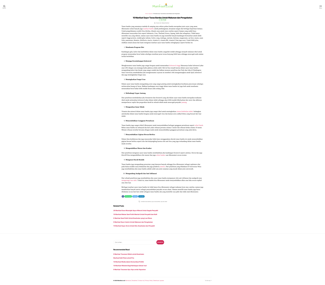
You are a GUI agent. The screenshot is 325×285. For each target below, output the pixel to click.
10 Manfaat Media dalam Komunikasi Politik (128, 262)
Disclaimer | (135, 280)
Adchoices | (129, 280)
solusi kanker (160, 155)
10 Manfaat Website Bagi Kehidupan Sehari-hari (130, 266)
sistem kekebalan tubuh (184, 111)
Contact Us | (141, 280)
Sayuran (150, 13)
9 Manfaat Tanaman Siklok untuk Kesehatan (128, 254)
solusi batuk (199, 125)
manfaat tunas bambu (146, 201)
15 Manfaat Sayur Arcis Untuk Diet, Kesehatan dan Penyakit (134, 226)
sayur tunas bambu (155, 201)
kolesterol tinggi (174, 65)
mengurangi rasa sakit (129, 180)
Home (146, 13)
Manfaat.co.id (121, 280)
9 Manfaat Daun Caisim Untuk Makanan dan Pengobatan (133, 222)
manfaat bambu (148, 29)
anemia (162, 166)
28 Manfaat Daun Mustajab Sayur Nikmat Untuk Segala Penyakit (135, 210)
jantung (184, 102)
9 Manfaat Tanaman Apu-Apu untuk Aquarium (129, 269)
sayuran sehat (164, 201)
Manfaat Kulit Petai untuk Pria (123, 258)
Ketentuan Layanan (159, 280)
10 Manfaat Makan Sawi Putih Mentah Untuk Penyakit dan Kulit (135, 214)
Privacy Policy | (149, 280)
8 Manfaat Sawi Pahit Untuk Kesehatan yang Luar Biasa (132, 218)
